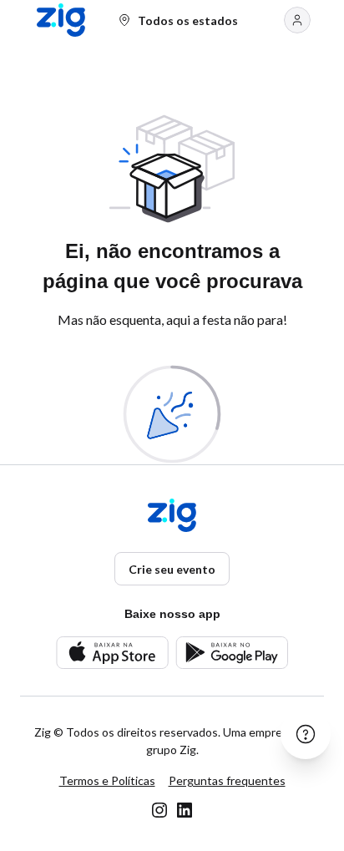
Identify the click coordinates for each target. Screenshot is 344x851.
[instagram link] (159, 810)
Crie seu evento (172, 569)
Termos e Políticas (107, 780)
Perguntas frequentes (227, 780)
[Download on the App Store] (112, 652)
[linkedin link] (184, 810)
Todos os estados (188, 20)
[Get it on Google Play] (231, 652)
